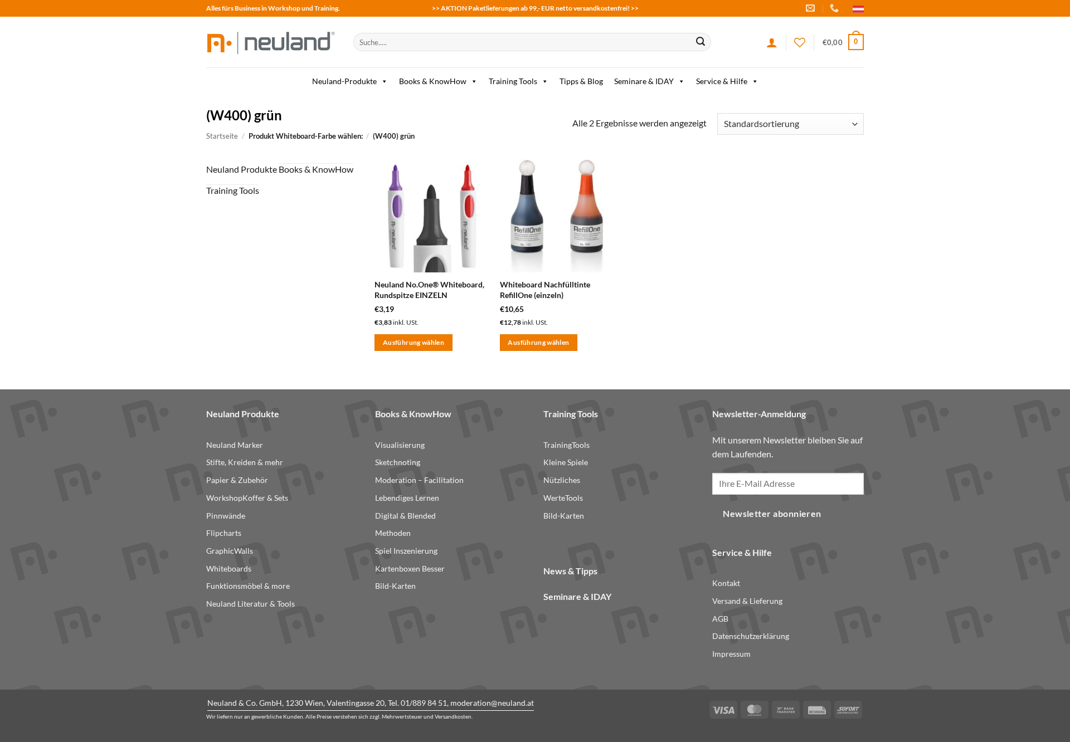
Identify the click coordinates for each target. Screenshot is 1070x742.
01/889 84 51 (424, 702)
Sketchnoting (397, 462)
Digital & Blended (405, 515)
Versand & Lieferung (747, 601)
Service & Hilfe (721, 81)
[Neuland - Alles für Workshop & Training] (271, 42)
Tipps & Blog (581, 81)
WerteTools (563, 497)
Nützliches (561, 480)
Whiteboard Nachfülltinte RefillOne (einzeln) (545, 290)
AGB (720, 618)
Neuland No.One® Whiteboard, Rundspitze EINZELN (429, 290)
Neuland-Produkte (344, 81)
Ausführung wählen (413, 342)
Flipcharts (223, 533)
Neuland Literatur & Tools (250, 603)
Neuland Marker (234, 445)
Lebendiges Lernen (407, 497)
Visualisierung (400, 445)
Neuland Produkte (241, 169)
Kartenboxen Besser (410, 568)
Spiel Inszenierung (406, 550)
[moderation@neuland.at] (812, 8)
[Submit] (700, 42)
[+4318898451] (836, 8)
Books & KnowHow (432, 81)
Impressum (731, 653)
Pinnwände (225, 515)
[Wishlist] (799, 42)
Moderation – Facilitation (419, 480)
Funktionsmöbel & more (248, 585)
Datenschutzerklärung (750, 636)
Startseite (222, 135)
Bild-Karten (395, 585)
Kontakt (726, 583)
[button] (843, 42)
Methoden (393, 533)
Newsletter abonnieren (772, 514)
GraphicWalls (229, 550)
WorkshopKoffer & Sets (247, 497)
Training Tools (513, 81)
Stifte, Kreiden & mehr (244, 462)
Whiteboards (228, 568)
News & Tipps (570, 570)
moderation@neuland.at (492, 702)
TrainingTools (566, 445)
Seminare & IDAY (644, 81)
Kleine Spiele (565, 462)
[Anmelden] (771, 42)
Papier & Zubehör (237, 480)
